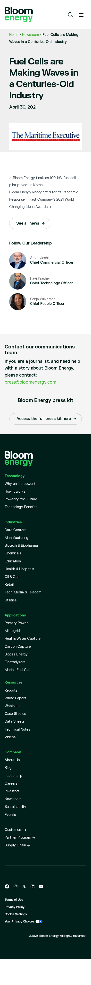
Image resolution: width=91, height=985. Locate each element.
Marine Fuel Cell (17, 670)
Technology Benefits (21, 507)
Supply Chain (15, 845)
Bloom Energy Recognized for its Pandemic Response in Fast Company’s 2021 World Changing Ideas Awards (43, 199)
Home (13, 35)
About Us (12, 760)
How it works (15, 491)
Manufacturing (16, 538)
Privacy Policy (15, 907)
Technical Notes (17, 729)
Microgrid (12, 631)
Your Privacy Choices (19, 921)
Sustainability (15, 807)
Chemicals (13, 553)
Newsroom (30, 35)
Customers (13, 830)
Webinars (12, 706)
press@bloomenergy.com (30, 382)
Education (13, 561)
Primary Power (16, 623)
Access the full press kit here (44, 418)
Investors (12, 791)
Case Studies (15, 714)
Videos (10, 737)
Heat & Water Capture (23, 639)
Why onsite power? (20, 484)
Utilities (11, 600)
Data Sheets (15, 721)
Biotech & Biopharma (21, 546)
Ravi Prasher (40, 278)
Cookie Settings (16, 914)
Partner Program (18, 837)
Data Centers (15, 530)
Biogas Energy (16, 654)
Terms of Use (14, 900)
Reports (11, 690)
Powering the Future (21, 499)
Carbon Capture (18, 647)
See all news (27, 223)
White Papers (15, 698)
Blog (8, 768)
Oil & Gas (12, 577)
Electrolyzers (15, 662)
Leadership (13, 776)
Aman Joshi (39, 258)
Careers (11, 783)
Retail (9, 585)
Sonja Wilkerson (42, 299)
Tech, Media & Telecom (23, 592)
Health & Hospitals (19, 569)
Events (10, 815)
